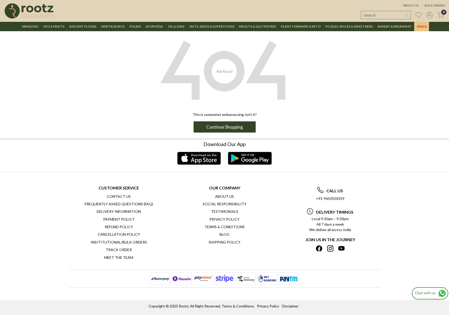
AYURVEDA (154, 26)
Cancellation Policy (119, 234)
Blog (224, 234)
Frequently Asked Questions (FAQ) (119, 204)
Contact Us (119, 196)
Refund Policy (119, 227)
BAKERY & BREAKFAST (395, 26)
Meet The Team (118, 257)
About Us (224, 196)
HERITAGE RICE (113, 26)
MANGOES (30, 26)
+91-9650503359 (330, 198)
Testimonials (224, 211)
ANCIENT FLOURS (82, 26)
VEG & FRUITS (53, 26)
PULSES (135, 26)
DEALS (422, 26)
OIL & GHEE (176, 26)
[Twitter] (330, 248)
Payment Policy (119, 219)
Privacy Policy (224, 219)
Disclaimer (290, 306)
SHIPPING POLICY (224, 242)
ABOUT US (410, 5)
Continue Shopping (224, 127)
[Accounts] (429, 15)
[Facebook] (319, 248)
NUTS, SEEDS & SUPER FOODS (211, 26)
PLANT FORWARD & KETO (301, 26)
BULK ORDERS (434, 5)
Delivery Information (119, 211)
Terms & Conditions (224, 227)
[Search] (407, 15)
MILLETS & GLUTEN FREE (257, 26)
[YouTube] (341, 248)
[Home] (29, 11)
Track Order (119, 249)
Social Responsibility (225, 204)
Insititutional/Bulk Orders (119, 242)
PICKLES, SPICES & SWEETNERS (349, 26)
